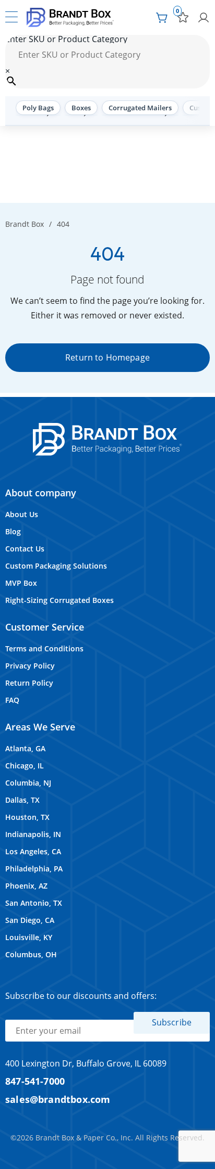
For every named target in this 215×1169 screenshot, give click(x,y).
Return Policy (29, 683)
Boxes (81, 107)
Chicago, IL (24, 765)
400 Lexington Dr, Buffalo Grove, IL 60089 (85, 1063)
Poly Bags (38, 107)
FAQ (12, 700)
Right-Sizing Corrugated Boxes (59, 600)
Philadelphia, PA (34, 868)
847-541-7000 (35, 1080)
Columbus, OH (31, 954)
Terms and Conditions (44, 648)
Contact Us (24, 549)
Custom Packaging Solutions (56, 566)
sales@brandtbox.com (58, 1099)
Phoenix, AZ (26, 886)
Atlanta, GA (25, 748)
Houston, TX (27, 817)
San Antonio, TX (33, 903)
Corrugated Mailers (140, 107)
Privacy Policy (30, 666)
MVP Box (21, 583)
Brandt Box (24, 224)
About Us (21, 514)
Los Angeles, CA (33, 851)
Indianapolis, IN (33, 834)
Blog (13, 531)
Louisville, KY (28, 937)
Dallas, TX (22, 800)
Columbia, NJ (28, 783)
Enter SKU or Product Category (66, 39)
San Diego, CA (29, 920)
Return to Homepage (107, 357)
